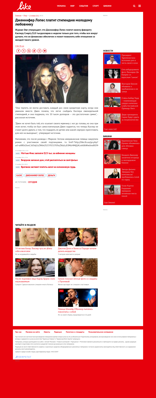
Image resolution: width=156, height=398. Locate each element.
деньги (51, 175)
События (83, 6)
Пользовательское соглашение (100, 332)
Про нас (18, 332)
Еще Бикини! (109, 202)
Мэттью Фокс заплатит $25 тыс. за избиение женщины (45, 153)
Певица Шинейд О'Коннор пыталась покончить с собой (75, 310)
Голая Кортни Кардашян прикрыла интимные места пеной (129, 190)
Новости (108, 50)
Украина (61, 6)
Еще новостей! (110, 129)
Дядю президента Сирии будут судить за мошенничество (130, 117)
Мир (72, 6)
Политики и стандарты (75, 332)
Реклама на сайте (33, 332)
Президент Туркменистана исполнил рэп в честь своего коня (130, 59)
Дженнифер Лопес (35, 175)
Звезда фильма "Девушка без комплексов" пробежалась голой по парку (130, 174)
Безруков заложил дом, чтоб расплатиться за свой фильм (47, 160)
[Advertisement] (56, 205)
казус (19, 175)
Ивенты (47, 332)
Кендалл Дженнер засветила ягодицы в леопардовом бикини (130, 159)
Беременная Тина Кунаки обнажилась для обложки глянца (130, 144)
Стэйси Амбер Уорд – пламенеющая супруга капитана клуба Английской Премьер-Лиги (130, 103)
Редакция (58, 332)
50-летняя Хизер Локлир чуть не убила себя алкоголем (33, 250)
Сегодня (32, 182)
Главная (18, 15)
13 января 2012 (34, 16)
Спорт (96, 6)
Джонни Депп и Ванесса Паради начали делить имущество (77, 250)
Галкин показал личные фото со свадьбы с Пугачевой (77, 280)
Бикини (107, 6)
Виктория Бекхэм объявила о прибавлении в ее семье (130, 87)
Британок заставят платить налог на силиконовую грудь (45, 166)
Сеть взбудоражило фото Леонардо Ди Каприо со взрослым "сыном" (130, 73)
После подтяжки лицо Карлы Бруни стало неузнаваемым (35, 280)
